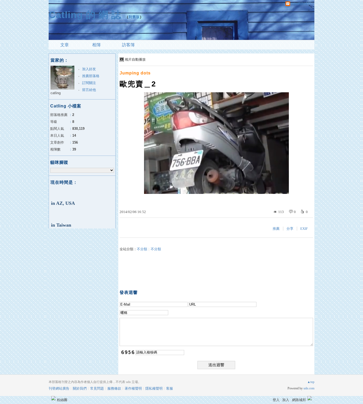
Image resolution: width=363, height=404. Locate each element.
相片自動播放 (135, 59)
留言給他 (89, 90)
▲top (310, 382)
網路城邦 (299, 400)
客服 (169, 388)
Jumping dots (135, 73)
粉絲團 (62, 400)
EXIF (304, 229)
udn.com (308, 388)
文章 (64, 45)
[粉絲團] (53, 398)
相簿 (96, 45)
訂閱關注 (89, 83)
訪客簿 (128, 45)
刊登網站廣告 (59, 388)
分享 (289, 229)
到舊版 (134, 17)
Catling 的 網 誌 (85, 14)
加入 (285, 400)
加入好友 (89, 69)
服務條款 (114, 388)
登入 (276, 400)
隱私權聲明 (154, 388)
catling (55, 93)
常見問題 (97, 388)
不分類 (142, 249)
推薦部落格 (90, 76)
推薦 (276, 229)
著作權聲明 (133, 388)
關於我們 (80, 388)
